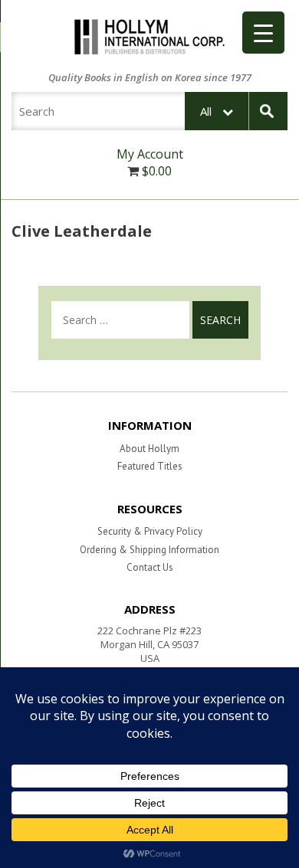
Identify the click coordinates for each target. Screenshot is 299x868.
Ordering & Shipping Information (149, 549)
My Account (150, 154)
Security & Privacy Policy (149, 531)
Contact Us (150, 567)
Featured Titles (149, 466)
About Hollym (149, 448)
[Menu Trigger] (263, 32)
